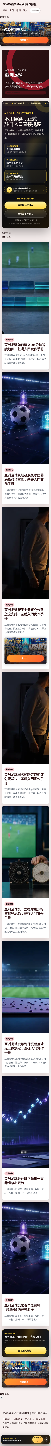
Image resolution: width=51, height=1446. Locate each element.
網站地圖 (40, 1419)
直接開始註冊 (25, 205)
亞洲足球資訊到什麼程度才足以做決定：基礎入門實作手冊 (24, 1048)
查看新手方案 (25, 214)
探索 (5, 10)
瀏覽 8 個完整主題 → (14, 92)
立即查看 (37, 1439)
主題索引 (7, 1419)
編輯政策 (18, 1419)
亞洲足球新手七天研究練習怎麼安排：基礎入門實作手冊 (24, 614)
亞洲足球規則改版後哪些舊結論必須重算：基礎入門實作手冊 (24, 479)
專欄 (18, 10)
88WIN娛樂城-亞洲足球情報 (20, 4)
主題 (12, 10)
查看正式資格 (25, 1350)
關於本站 (29, 1419)
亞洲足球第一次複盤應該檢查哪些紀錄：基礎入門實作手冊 (24, 914)
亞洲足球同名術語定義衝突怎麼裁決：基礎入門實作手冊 (24, 779)
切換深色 (35, 10)
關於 (25, 10)
